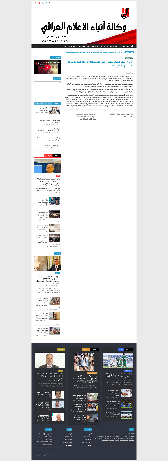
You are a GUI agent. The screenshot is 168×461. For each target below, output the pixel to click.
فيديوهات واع (88, 434)
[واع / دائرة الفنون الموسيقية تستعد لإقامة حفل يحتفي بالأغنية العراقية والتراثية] (54, 211)
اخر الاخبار (69, 434)
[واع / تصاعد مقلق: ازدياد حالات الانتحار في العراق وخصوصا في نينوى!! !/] (92, 415)
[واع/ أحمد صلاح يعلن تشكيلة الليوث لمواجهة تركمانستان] (126, 412)
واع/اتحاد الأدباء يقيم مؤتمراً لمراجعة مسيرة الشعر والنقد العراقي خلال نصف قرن (42, 201)
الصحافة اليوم (88, 439)
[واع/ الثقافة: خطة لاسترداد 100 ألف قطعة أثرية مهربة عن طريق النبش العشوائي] (47, 160)
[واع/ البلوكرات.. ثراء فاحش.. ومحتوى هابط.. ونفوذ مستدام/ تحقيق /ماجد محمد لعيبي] (84, 353)
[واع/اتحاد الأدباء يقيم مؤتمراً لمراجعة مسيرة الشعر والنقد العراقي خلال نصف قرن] (54, 198)
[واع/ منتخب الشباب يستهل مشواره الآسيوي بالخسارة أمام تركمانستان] (118, 353)
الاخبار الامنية (94, 46)
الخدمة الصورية (88, 437)
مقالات (60, 371)
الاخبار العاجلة (125, 46)
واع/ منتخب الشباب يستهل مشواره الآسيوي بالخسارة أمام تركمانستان (118, 375)
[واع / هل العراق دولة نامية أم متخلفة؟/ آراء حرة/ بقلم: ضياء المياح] (58, 392)
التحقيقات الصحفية (92, 373)
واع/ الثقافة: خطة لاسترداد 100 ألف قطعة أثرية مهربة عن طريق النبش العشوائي (48, 181)
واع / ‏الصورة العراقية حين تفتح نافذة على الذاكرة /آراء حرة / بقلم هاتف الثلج (45, 417)
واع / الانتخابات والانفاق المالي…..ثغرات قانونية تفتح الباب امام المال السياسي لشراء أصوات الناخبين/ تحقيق (78, 407)
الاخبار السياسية (114, 46)
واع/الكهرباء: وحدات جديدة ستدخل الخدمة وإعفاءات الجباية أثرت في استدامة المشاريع (49, 130)
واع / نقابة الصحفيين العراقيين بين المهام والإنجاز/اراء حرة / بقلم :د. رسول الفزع (50, 376)
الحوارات (57, 273)
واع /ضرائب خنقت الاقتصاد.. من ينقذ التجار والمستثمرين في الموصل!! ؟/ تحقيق (79, 397)
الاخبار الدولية (68, 437)
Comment (37, 103)
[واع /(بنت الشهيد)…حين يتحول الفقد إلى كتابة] (54, 225)
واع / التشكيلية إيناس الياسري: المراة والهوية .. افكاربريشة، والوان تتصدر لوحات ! (42, 331)
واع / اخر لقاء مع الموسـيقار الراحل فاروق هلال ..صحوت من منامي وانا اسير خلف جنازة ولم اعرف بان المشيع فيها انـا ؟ (48, 317)
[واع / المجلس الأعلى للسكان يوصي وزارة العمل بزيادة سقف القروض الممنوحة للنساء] (54, 106)
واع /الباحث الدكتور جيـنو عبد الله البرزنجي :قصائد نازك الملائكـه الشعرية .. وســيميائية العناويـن (48, 279)
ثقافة (58, 176)
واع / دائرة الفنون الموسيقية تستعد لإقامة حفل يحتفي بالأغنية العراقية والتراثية (42, 214)
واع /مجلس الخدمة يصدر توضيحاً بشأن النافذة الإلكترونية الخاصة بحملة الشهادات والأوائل (86, 116)
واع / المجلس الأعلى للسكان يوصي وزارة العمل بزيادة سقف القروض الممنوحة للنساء (42, 109)
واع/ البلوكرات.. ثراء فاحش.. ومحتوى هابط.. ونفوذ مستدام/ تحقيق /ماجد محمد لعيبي (84, 378)
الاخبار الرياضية (73, 46)
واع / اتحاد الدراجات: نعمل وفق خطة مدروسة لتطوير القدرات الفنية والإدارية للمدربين (113, 393)
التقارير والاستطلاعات (66, 442)
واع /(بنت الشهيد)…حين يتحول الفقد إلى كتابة (42, 226)
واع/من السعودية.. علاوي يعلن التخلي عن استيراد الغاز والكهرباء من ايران (49, 146)
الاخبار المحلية (104, 46)
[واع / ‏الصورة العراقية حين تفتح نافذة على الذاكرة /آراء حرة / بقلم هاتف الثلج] (58, 414)
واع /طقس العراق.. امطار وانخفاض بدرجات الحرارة (121, 115)
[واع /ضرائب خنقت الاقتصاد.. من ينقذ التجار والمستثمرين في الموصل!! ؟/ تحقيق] (92, 394)
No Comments (54, 116)
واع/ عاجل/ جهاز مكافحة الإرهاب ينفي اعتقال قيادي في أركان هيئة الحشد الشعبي (101, 51)
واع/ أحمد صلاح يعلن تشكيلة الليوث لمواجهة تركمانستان (113, 414)
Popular (55, 103)
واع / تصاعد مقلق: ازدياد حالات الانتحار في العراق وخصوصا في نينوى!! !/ (79, 417)
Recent (47, 103)
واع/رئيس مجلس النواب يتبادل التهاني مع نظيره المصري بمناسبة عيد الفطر (48, 138)
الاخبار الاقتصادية (84, 46)
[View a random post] (36, 46)
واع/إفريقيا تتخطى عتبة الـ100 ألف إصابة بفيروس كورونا (50, 121)
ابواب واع (64, 46)
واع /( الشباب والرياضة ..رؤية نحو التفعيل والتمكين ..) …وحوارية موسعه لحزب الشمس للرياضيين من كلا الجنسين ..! (48, 302)
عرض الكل (57, 156)
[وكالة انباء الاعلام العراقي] (132, 46)
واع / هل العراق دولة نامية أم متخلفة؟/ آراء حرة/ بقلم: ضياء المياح (44, 394)
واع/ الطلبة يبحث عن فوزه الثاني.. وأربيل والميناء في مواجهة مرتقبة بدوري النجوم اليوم (112, 404)
